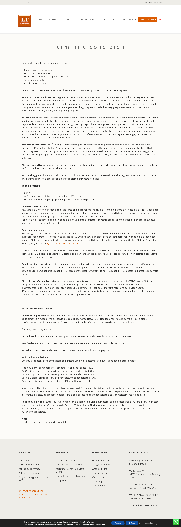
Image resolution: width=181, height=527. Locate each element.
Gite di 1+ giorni (100, 460)
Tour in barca (99, 473)
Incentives (110, 19)
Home (41, 19)
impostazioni (100, 524)
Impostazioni (148, 523)
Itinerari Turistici (89, 19)
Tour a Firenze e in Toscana (70, 475)
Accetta (118, 523)
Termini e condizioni (29, 464)
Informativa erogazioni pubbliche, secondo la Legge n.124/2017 (33, 494)
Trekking (97, 481)
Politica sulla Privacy (29, 468)
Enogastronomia (101, 464)
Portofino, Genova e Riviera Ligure (69, 470)
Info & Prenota (147, 19)
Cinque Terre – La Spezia (68, 464)
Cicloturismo (99, 477)
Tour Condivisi (127, 19)
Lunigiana (60, 480)
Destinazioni (68, 19)
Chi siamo (52, 19)
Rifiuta (132, 523)
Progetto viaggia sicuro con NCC (33, 479)
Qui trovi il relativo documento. (64, 243)
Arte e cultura (99, 468)
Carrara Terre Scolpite (67, 460)
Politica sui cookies (28, 473)
